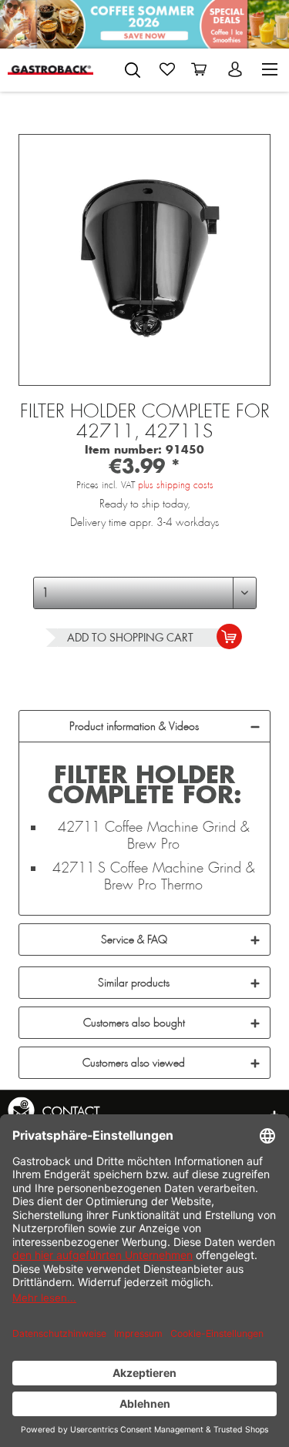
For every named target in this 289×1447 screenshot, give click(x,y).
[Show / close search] (132, 70)
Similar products (134, 983)
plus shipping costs (175, 485)
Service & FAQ (134, 939)
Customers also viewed (133, 1063)
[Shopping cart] (202, 69)
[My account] (236, 69)
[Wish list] (167, 69)
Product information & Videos (134, 726)
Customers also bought (134, 1023)
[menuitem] (132, 67)
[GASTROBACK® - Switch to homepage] (50, 69)
